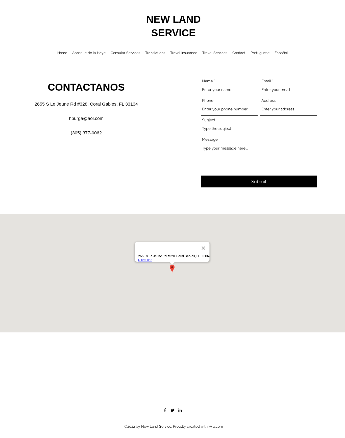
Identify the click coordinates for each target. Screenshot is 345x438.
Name (207, 81)
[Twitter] (172, 410)
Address (268, 101)
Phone (207, 101)
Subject (208, 120)
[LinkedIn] (180, 410)
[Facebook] (164, 410)
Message (210, 139)
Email (266, 81)
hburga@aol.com (86, 118)
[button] (260, 53)
